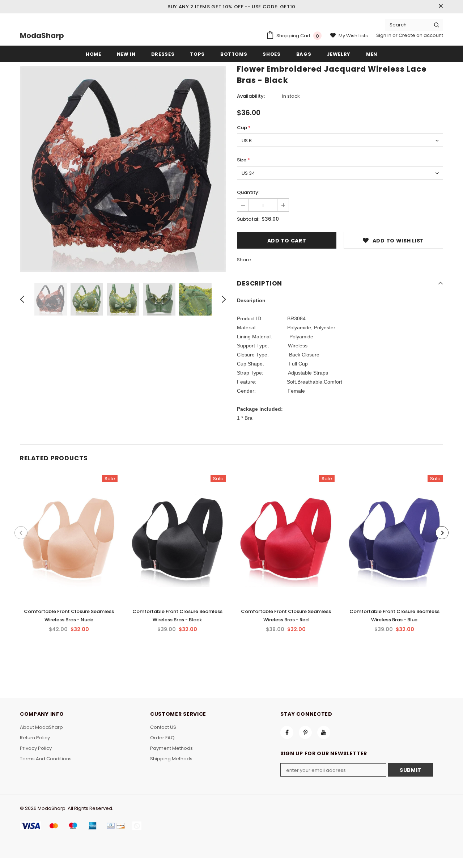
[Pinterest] (305, 732)
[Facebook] (286, 732)
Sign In (384, 35)
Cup (244, 127)
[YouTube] (323, 732)
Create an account (421, 35)
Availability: (251, 96)
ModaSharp (42, 35)
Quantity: (248, 192)
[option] (123, 169)
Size (243, 159)
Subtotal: (248, 219)
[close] (440, 6)
